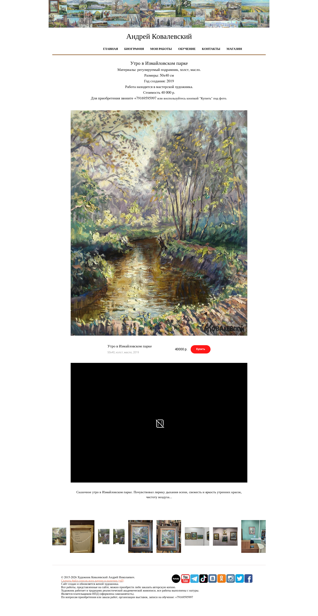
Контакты (211, 48)
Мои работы (161, 48)
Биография (134, 48)
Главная (110, 48)
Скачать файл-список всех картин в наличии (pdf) (92, 580)
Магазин (234, 48)
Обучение (187, 48)
